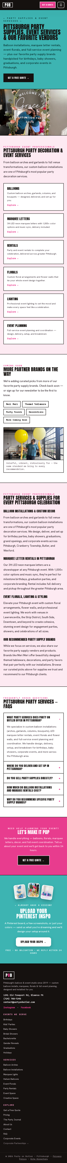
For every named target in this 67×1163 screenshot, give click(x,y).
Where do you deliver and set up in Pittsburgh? (28, 767)
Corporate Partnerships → (16, 1143)
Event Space (9, 1093)
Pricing (6, 1114)
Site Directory (39, 1159)
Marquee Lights (10, 1074)
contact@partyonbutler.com (19, 1002)
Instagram (9, 1007)
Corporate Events (12, 1138)
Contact (7, 1129)
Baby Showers (10, 1029)
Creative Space (11, 1098)
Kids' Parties (9, 1024)
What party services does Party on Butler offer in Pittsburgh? (28, 718)
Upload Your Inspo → (33, 942)
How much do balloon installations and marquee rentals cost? (29, 789)
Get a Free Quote (11, 1110)
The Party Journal (12, 1119)
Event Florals (9, 1083)
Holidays (7, 1052)
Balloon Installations (13, 1069)
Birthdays (7, 1019)
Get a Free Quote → (18, 78)
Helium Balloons (11, 1079)
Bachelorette (9, 1038)
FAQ (5, 1133)
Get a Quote (47, 4)
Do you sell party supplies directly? (30, 778)
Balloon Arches (10, 1064)
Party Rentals (9, 1088)
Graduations (9, 1048)
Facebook (26, 1007)
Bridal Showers (10, 1033)
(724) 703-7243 (12, 999)
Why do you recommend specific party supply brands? (30, 801)
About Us (7, 1124)
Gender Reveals (11, 1043)
